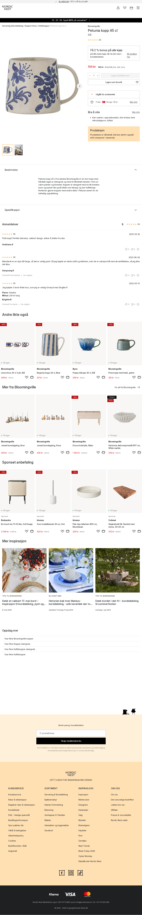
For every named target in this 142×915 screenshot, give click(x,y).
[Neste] (79, 86)
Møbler (48, 820)
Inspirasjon (83, 794)
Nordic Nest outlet (119, 820)
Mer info (133, 102)
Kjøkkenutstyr (51, 799)
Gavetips (82, 841)
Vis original (27, 275)
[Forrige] (5, 86)
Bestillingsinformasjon (18, 820)
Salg (80, 815)
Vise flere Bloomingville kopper (18, 638)
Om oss (114, 794)
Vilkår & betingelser (17, 830)
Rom (80, 835)
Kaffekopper (44, 26)
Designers (83, 805)
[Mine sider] (118, 7)
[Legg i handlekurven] (32, 377)
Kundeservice (14, 794)
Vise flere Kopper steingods (17, 644)
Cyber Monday (85, 856)
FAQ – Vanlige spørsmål (19, 815)
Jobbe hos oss (118, 805)
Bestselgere (84, 825)
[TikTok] (80, 872)
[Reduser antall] (90, 75)
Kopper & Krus (31, 26)
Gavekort (49, 830)
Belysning (49, 810)
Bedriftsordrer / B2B (17, 846)
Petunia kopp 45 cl (58, 26)
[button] (94, 40)
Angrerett (12, 851)
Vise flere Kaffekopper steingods (19, 649)
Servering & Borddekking (12, 26)
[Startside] (7, 8)
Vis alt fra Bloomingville (125, 387)
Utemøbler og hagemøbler (57, 825)
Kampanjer (83, 810)
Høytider (82, 830)
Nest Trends (84, 846)
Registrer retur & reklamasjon (21, 805)
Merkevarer (83, 799)
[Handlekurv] (131, 7)
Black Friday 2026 (86, 851)
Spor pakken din (16, 825)
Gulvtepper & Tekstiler (55, 815)
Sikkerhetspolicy (16, 835)
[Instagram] (71, 872)
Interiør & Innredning (54, 805)
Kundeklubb (13, 810)
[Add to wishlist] (26, 377)
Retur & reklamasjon (17, 799)
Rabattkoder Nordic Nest (89, 861)
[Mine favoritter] (124, 7)
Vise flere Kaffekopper (15, 654)
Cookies (12, 841)
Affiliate (114, 810)
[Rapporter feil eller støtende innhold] (138, 249)
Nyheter (82, 820)
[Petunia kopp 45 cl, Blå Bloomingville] (42, 86)
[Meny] (138, 7)
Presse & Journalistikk (121, 815)
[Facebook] (61, 872)
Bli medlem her (132, 55)
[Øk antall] (98, 75)
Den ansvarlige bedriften (122, 799)
